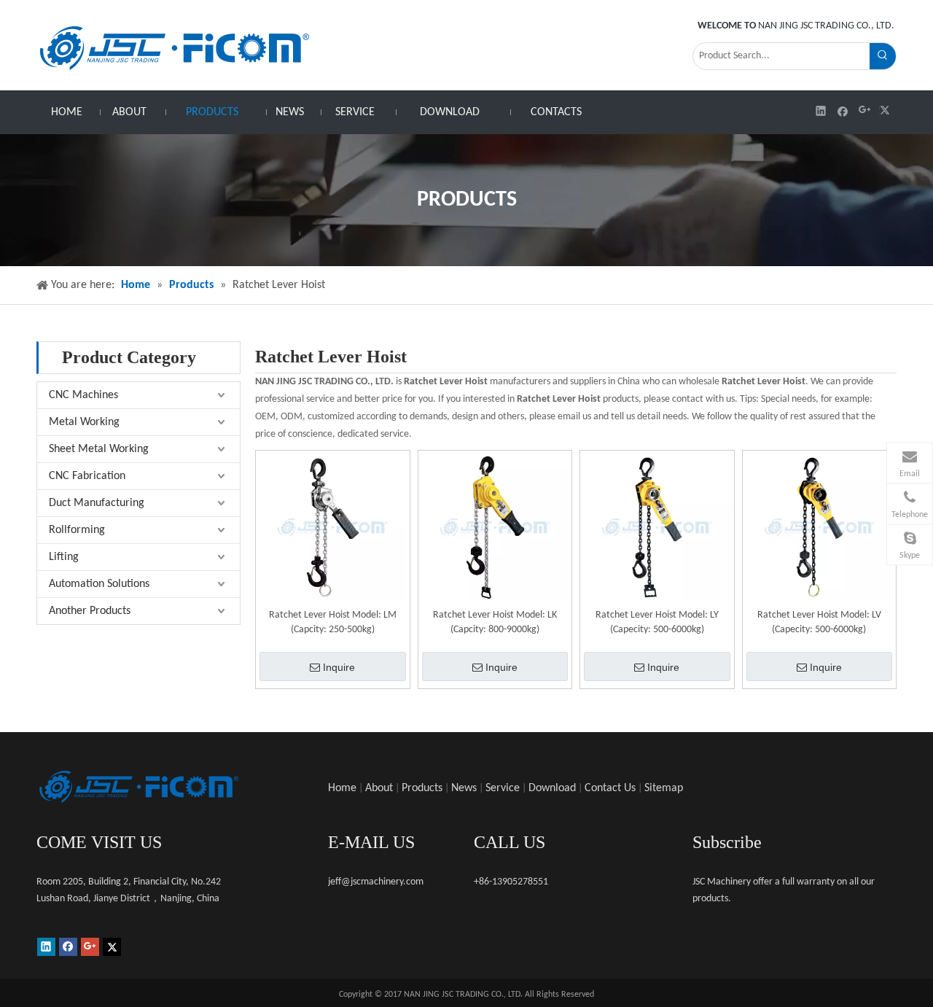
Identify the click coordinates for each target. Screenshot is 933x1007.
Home (342, 788)
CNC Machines (83, 395)
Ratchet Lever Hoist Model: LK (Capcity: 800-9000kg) (495, 622)
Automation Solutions (99, 584)
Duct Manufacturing (96, 503)
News (464, 788)
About (379, 788)
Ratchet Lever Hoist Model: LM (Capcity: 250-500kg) (333, 622)
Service (502, 788)
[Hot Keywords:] (883, 56)
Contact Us (610, 788)
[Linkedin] (821, 110)
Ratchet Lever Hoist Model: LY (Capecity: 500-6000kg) (657, 622)
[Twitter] (887, 110)
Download (552, 788)
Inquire (339, 667)
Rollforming (77, 530)
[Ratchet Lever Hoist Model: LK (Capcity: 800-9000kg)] (495, 527)
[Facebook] (843, 110)
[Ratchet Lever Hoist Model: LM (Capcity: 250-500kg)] (332, 527)
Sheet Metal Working (99, 449)
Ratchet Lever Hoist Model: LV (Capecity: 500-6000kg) (819, 622)
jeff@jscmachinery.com (375, 881)
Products (422, 788)
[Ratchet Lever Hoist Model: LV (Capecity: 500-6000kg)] (819, 527)
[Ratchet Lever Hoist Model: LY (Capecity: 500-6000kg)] (657, 527)
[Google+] (865, 110)
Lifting (64, 557)
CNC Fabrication (87, 476)
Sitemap (663, 788)
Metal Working (84, 422)
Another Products (89, 611)
